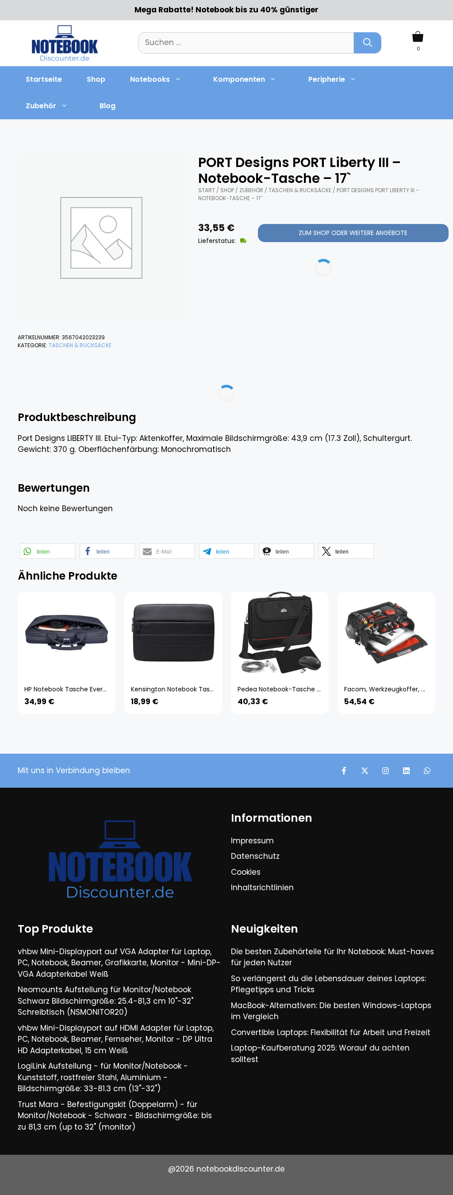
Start (206, 190)
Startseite (44, 79)
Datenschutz (255, 856)
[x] (365, 771)
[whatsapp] (427, 771)
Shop (96, 79)
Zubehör (41, 106)
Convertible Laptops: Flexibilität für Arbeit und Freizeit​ (330, 1032)
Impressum (252, 840)
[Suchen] (367, 42)
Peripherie (326, 79)
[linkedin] (406, 771)
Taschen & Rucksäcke (80, 345)
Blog (107, 106)
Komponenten (239, 79)
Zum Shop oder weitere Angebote (353, 232)
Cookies (246, 872)
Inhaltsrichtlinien (262, 887)
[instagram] (385, 771)
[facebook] (344, 771)
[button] (47, 551)
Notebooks (150, 79)
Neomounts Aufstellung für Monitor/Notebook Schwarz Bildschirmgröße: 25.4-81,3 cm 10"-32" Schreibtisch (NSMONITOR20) (105, 1000)
